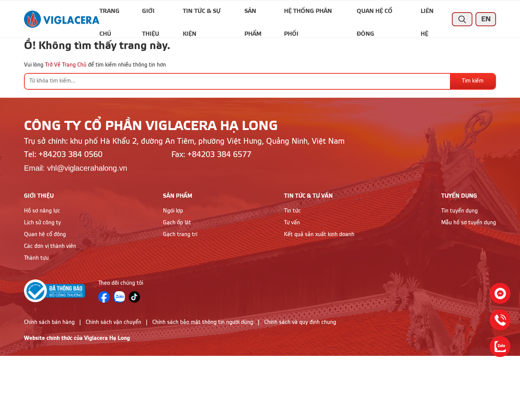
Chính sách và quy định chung (300, 322)
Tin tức (292, 211)
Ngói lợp (173, 211)
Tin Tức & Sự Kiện (201, 15)
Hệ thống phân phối (308, 15)
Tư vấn (292, 223)
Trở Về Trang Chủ (65, 65)
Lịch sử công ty (42, 223)
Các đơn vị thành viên (50, 246)
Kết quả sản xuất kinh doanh (319, 235)
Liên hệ (427, 15)
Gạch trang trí (180, 235)
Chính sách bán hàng (49, 322)
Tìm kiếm (472, 81)
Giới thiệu (150, 15)
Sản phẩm (253, 15)
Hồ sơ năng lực (42, 211)
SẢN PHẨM (177, 196)
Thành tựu (36, 258)
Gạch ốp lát (177, 223)
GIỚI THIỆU (39, 196)
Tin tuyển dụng (459, 211)
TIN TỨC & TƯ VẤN (308, 196)
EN (486, 19)
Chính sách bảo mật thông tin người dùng (202, 322)
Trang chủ (109, 15)
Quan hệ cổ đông (374, 15)
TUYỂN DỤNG (459, 196)
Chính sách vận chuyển (113, 322)
